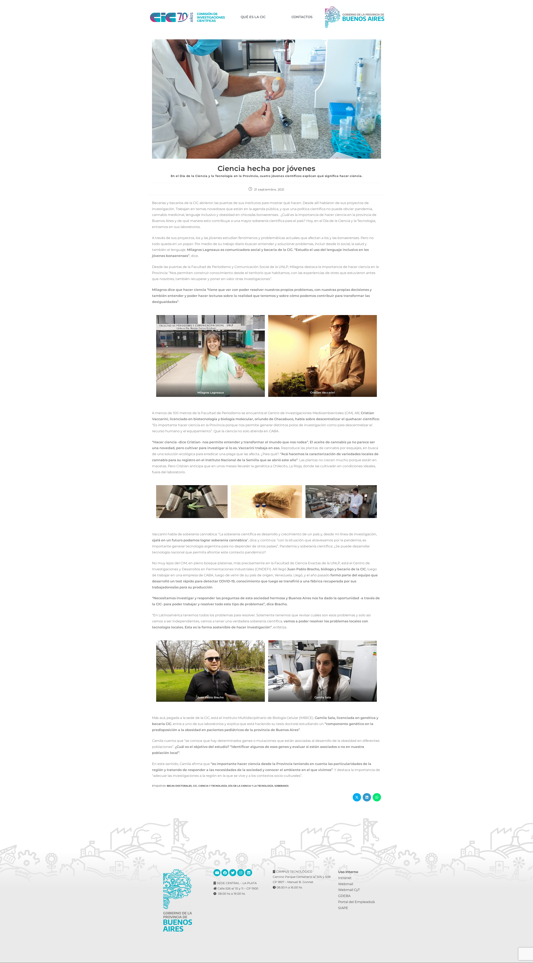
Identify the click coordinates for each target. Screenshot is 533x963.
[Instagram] (240, 872)
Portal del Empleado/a (356, 902)
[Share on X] (357, 797)
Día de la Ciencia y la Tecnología (250, 785)
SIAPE (343, 908)
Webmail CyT (349, 890)
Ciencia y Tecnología (212, 785)
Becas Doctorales (179, 785)
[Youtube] (216, 872)
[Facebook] (224, 872)
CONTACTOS (302, 17)
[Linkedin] (248, 872)
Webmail (345, 884)
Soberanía (281, 785)
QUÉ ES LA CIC (253, 17)
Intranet (345, 878)
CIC (195, 785)
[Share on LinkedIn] (367, 797)
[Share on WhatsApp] (377, 797)
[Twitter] (232, 872)
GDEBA (344, 896)
